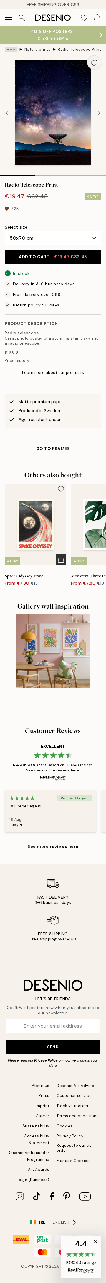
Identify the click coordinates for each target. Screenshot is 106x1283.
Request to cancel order (75, 1148)
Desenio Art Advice (75, 1085)
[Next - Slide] (99, 113)
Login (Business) (33, 1179)
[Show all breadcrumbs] (11, 49)
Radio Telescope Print (79, 49)
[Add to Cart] (61, 559)
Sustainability (36, 1126)
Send (53, 1046)
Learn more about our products (53, 372)
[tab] (17, 173)
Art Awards (38, 1169)
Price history (17, 360)
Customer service (74, 1095)
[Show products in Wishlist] (84, 18)
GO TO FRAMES (53, 448)
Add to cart (53, 256)
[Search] (21, 18)
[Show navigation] (8, 18)
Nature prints (37, 49)
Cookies (65, 1126)
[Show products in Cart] (97, 18)
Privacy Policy (46, 1060)
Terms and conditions (78, 1115)
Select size (16, 227)
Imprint (42, 1105)
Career (42, 1115)
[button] (81, 1257)
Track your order (73, 1105)
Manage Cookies (73, 1160)
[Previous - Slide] (7, 113)
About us (40, 1085)
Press (44, 1095)
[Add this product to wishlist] (94, 62)
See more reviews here (53, 846)
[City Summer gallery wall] (53, 651)
